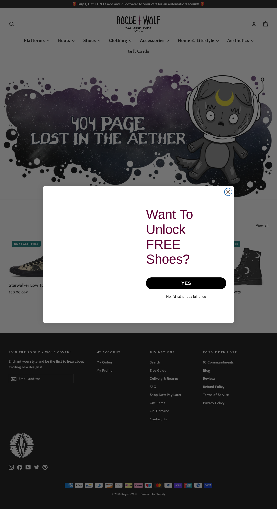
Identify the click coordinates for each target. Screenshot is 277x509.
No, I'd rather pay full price (186, 296)
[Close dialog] (228, 192)
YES (186, 283)
